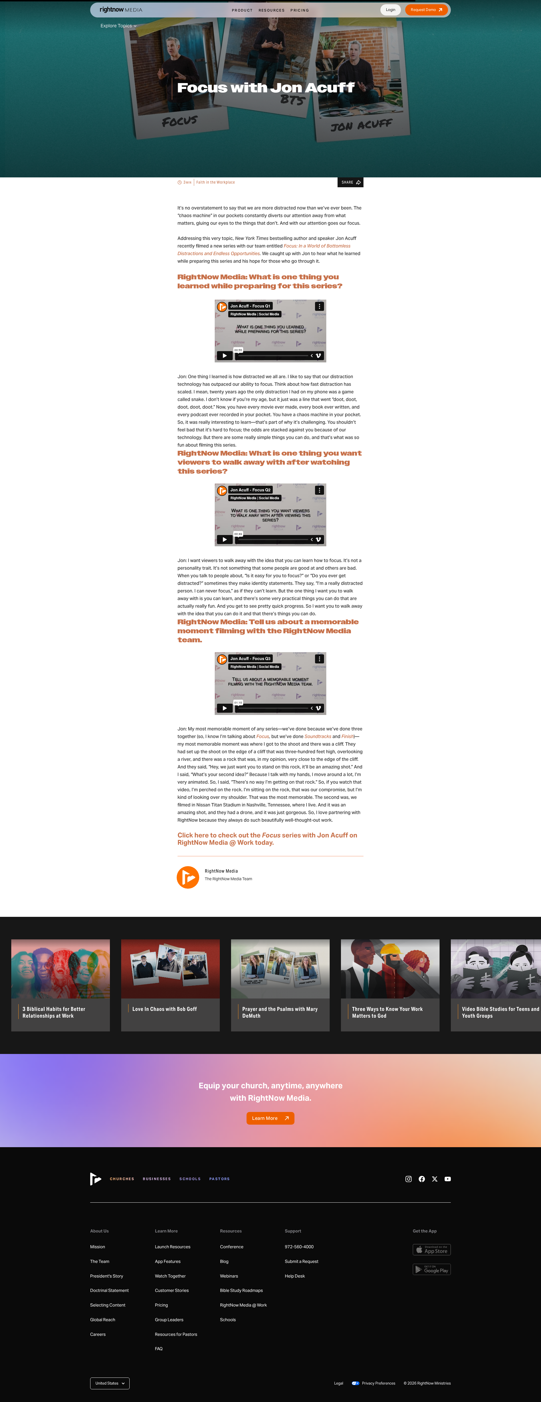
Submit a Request (301, 1261)
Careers (98, 1334)
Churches (122, 1179)
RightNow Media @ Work (243, 1305)
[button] (109, 1383)
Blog (224, 1261)
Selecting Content (107, 1305)
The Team (99, 1261)
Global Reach (102, 1319)
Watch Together (170, 1276)
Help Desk (295, 1276)
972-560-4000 (299, 1246)
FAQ (159, 1348)
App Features (168, 1261)
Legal (338, 1383)
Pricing (161, 1305)
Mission (97, 1246)
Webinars (229, 1276)
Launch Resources (172, 1246)
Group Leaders (169, 1319)
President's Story (106, 1276)
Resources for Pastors (176, 1334)
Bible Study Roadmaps (241, 1290)
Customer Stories (172, 1290)
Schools (190, 1179)
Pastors (219, 1179)
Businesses (157, 1179)
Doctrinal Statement (109, 1290)
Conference (231, 1246)
